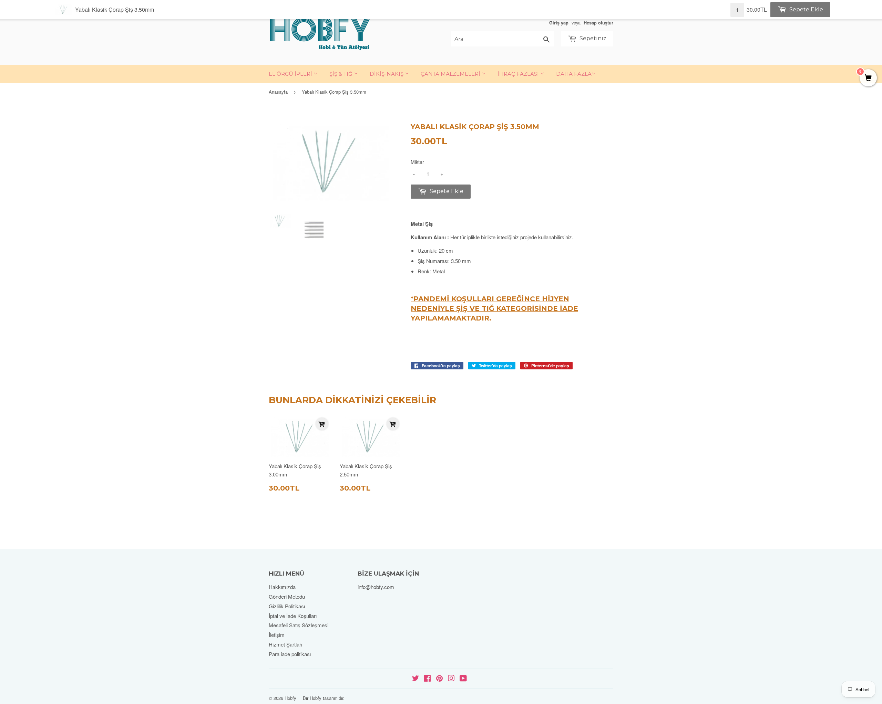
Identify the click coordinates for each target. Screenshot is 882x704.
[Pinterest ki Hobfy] (439, 678)
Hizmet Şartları (285, 644)
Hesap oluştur (598, 23)
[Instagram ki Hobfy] (451, 678)
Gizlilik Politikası (287, 606)
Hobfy (290, 698)
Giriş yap (558, 23)
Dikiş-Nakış (387, 74)
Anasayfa (278, 91)
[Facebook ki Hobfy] (427, 678)
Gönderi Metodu (287, 596)
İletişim (277, 634)
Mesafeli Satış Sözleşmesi (298, 625)
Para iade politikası (290, 654)
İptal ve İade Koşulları (293, 615)
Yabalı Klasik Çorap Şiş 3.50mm (114, 9)
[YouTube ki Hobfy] (463, 678)
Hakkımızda (282, 586)
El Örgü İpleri (291, 74)
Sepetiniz (592, 38)
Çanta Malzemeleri (451, 74)
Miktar (417, 161)
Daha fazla (574, 74)
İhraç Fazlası (519, 74)
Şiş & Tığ (341, 74)
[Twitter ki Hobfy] (415, 678)
